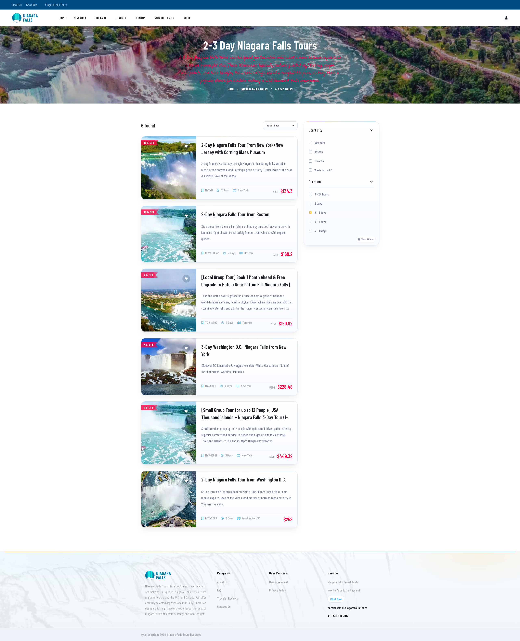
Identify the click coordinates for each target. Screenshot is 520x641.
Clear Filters (367, 239)
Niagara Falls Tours (255, 89)
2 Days (225, 190)
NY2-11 (209, 190)
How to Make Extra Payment (344, 590)
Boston (140, 18)
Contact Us (224, 606)
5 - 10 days (320, 231)
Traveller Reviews (227, 598)
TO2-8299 (211, 322)
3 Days (228, 386)
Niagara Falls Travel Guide (343, 582)
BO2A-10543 (212, 253)
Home (63, 18)
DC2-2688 (211, 518)
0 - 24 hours (321, 194)
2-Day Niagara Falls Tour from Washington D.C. (243, 479)
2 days (318, 203)
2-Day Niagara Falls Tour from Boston (235, 214)
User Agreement (278, 582)
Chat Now (31, 4)
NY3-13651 (211, 455)
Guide (187, 18)
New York (80, 18)
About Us (222, 582)
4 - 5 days (320, 221)
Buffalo (100, 18)
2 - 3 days (320, 212)
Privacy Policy (277, 590)
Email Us (17, 4)
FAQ (219, 590)
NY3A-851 (210, 386)
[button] (280, 125)
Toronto (121, 18)
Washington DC (164, 18)
